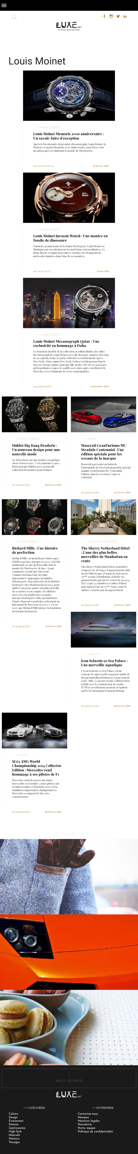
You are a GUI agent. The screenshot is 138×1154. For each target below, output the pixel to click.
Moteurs (14, 1138)
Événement (16, 1121)
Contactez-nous (88, 1113)
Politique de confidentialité (95, 1131)
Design (13, 1117)
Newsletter (85, 1124)
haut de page (69, 1081)
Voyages (14, 1142)
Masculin (14, 1135)
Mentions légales (89, 1121)
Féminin (14, 1124)
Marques (83, 1117)
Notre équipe (86, 1128)
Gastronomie (17, 1128)
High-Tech (15, 1131)
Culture (13, 1113)
